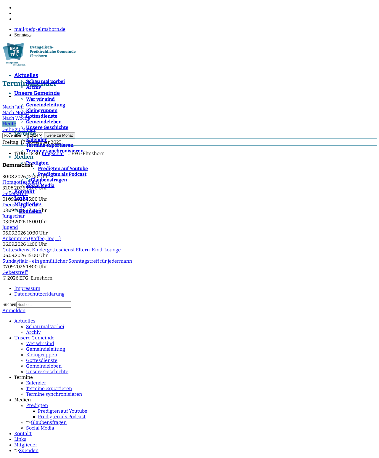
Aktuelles (26, 75)
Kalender (36, 139)
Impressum (27, 288)
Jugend (10, 227)
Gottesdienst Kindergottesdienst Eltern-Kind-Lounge (61, 250)
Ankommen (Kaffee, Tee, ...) (31, 238)
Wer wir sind (40, 99)
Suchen (9, 304)
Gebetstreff (15, 272)
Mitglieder (27, 204)
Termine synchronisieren (54, 151)
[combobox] (43, 304)
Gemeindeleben (44, 122)
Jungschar (13, 216)
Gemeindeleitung (45, 105)
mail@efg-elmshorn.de (39, 29)
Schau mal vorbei (45, 81)
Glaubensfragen (49, 180)
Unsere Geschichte (47, 127)
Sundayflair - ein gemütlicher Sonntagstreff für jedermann (67, 261)
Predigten (37, 163)
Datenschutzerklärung (39, 294)
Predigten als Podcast (62, 174)
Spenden (30, 211)
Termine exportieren (49, 145)
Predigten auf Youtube (63, 168)
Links (21, 198)
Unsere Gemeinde (37, 93)
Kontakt (24, 191)
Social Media (40, 185)
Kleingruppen (41, 110)
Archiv (33, 87)
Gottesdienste (41, 116)
